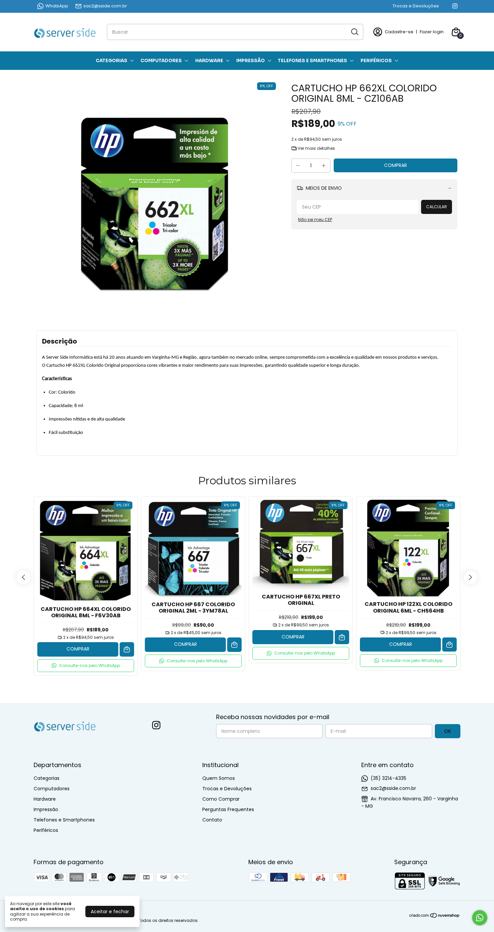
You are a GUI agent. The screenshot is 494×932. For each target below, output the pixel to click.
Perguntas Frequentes (228, 809)
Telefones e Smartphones (312, 60)
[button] (85, 665)
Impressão (250, 60)
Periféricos (376, 60)
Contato (212, 819)
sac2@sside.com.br (105, 6)
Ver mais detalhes (316, 148)
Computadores (161, 60)
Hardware (209, 60)
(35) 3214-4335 (388, 778)
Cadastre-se (399, 32)
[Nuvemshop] (434, 916)
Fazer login (432, 32)
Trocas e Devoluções (416, 6)
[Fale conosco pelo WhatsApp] (479, 917)
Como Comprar (221, 799)
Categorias (111, 60)
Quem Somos (218, 778)
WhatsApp (56, 6)
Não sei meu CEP (315, 219)
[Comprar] (127, 649)
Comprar (78, 649)
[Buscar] (354, 31)
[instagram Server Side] (454, 6)
